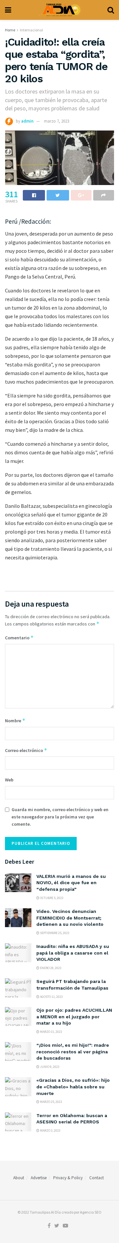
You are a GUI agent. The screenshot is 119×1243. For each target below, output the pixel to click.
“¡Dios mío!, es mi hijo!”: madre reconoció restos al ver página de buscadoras (72, 1051)
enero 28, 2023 (50, 968)
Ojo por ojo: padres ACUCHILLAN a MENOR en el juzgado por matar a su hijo (74, 1016)
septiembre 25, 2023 (54, 933)
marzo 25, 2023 (50, 1102)
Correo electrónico (26, 750)
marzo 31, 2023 (50, 1032)
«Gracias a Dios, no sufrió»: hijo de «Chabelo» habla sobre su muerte (73, 1086)
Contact (96, 1178)
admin (27, 121)
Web (9, 780)
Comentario (19, 637)
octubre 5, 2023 (51, 898)
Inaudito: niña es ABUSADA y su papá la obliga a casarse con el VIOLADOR (72, 953)
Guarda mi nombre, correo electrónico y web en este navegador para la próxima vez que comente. (60, 817)
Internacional (31, 29)
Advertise (39, 1178)
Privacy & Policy (68, 1178)
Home (10, 29)
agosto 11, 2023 (51, 997)
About (18, 1178)
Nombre (15, 720)
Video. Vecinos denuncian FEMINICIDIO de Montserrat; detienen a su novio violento (69, 918)
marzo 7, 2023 (56, 121)
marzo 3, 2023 (49, 1130)
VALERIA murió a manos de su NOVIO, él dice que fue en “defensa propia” (71, 883)
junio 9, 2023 (49, 1067)
